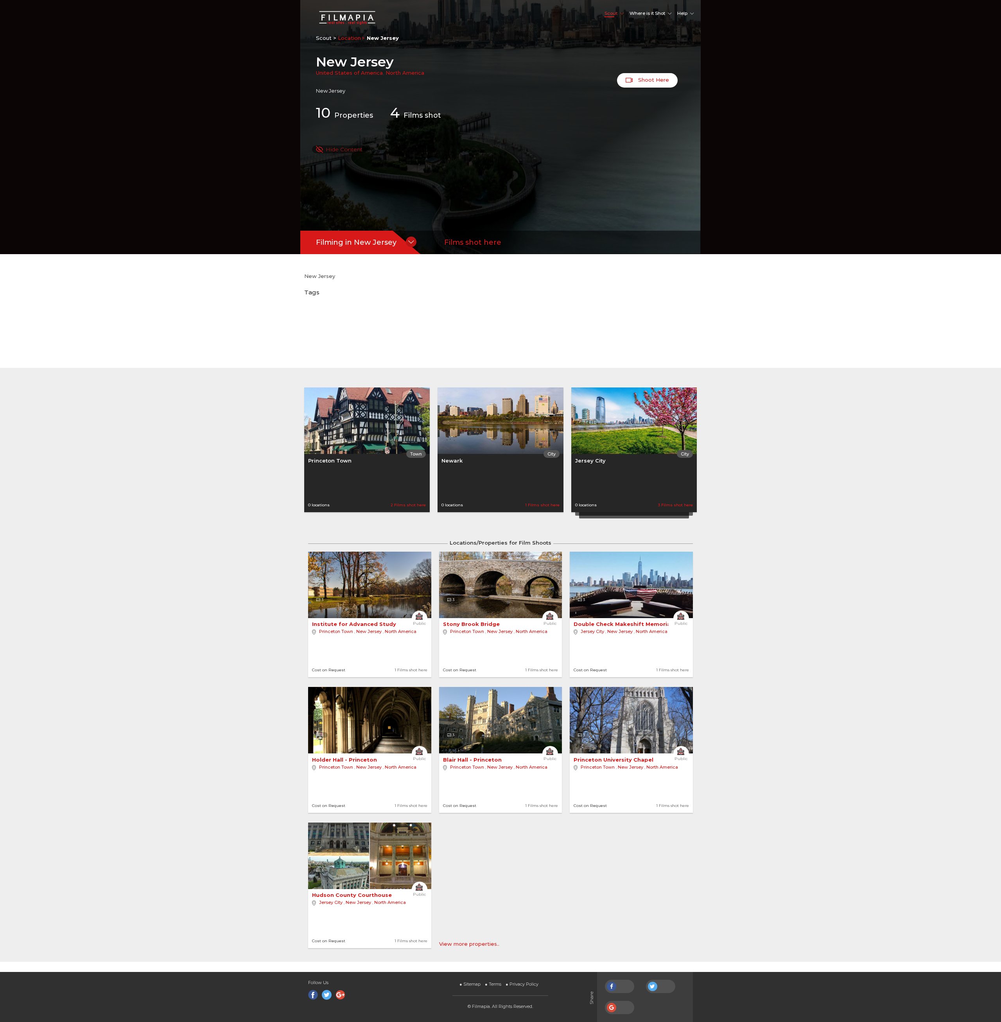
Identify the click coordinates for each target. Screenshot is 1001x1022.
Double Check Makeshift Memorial (624, 624)
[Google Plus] (340, 995)
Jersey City (590, 460)
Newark (452, 460)
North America (405, 73)
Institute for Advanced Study (355, 624)
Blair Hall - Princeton (473, 759)
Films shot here (472, 242)
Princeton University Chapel (614, 759)
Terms (493, 984)
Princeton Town (330, 460)
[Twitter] (327, 995)
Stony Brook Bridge (472, 624)
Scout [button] (611, 13)
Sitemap (470, 984)
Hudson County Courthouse (352, 895)
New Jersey (369, 631)
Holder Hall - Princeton (345, 759)
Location (349, 38)
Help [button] (682, 13)
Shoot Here (653, 80)
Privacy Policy (522, 984)
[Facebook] (313, 995)
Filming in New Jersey (356, 242)
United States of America (349, 73)
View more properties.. (469, 944)
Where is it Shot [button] (647, 13)
